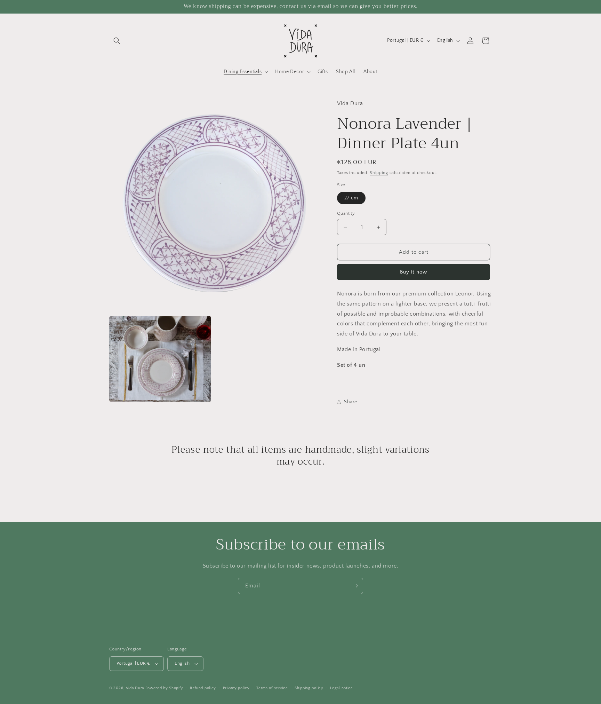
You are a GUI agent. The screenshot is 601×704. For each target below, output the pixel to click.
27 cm (351, 198)
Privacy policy (236, 688)
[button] (117, 40)
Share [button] (350, 402)
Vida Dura (135, 688)
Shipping (379, 173)
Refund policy (203, 688)
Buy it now (413, 272)
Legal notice (341, 688)
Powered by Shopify (164, 688)
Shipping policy (309, 688)
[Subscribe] (355, 586)
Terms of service (272, 688)
